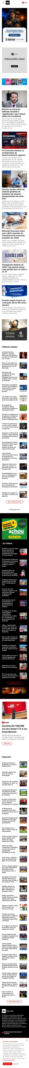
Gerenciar (16, 1063)
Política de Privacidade (8, 1060)
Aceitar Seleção (7, 1063)
